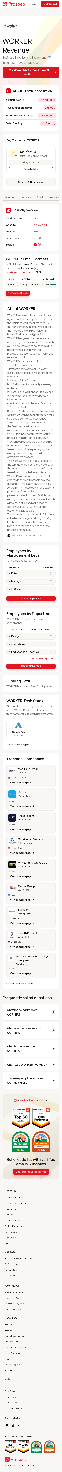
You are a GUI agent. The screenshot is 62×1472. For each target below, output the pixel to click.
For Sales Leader (12, 1264)
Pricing (8, 1359)
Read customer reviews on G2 (18, 1436)
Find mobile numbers (14, 1226)
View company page (21, 782)
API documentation (13, 1330)
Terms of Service (12, 1402)
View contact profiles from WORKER (28, 535)
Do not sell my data (13, 1408)
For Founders (11, 1270)
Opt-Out (8, 1385)
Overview (9, 197)
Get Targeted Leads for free (31, 1171)
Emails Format (25, 197)
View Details (31, 169)
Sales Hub (9, 1370)
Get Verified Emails (18, 293)
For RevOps (10, 1275)
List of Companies (13, 1353)
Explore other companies (19, 983)
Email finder (10, 1209)
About (39, 197)
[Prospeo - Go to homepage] (14, 4)
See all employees (31, 598)
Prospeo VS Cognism (14, 1304)
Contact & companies (14, 1336)
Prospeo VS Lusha (13, 1309)
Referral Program (12, 1365)
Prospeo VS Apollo (13, 1298)
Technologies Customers (16, 1347)
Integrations (10, 1238)
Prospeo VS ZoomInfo (15, 1292)
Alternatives (12, 1285)
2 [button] (51, 636)
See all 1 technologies (17, 744)
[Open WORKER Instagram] (39, 244)
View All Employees (33, 181)
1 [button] (51, 644)
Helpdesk (9, 1324)
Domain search (11, 1232)
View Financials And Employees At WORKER (29, 72)
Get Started (50, 4)
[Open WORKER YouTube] (35, 244)
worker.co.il (40, 225)
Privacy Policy (11, 1397)
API (6, 1243)
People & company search (16, 1197)
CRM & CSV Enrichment (16, 1203)
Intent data (10, 1215)
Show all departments (46, 658)
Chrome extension (13, 1220)
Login (34, 4)
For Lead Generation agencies (18, 1258)
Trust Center (10, 1391)
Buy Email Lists (12, 1342)
